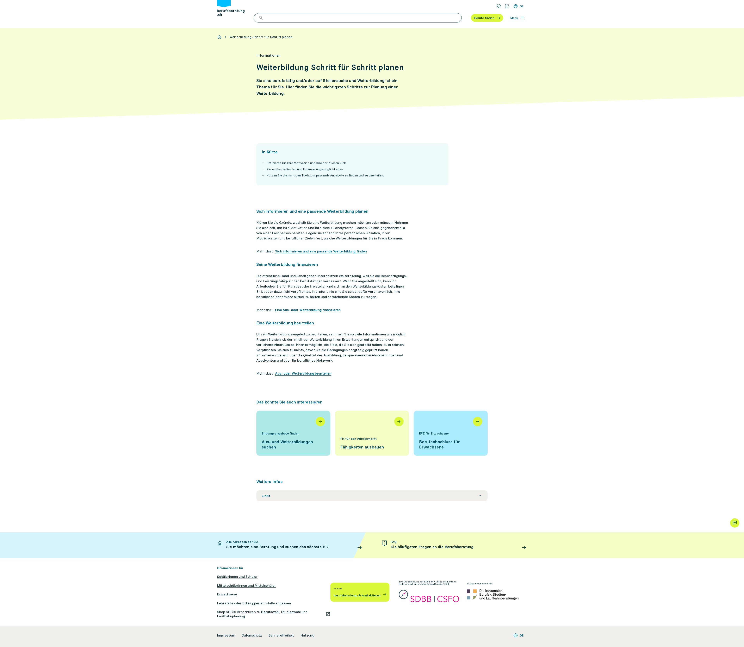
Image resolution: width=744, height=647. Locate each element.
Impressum (226, 635)
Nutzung (307, 635)
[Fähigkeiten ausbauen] (372, 433)
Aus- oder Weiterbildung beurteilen (303, 373)
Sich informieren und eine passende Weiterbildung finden (321, 251)
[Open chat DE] (734, 523)
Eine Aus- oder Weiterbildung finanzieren (308, 310)
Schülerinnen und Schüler (237, 576)
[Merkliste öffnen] (499, 6)
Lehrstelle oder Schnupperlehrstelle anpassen (254, 603)
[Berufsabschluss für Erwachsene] (451, 433)
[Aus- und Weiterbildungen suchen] (293, 433)
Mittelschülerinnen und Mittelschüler (246, 585)
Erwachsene (227, 594)
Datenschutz (252, 635)
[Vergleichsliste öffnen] (507, 6)
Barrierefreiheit (281, 635)
